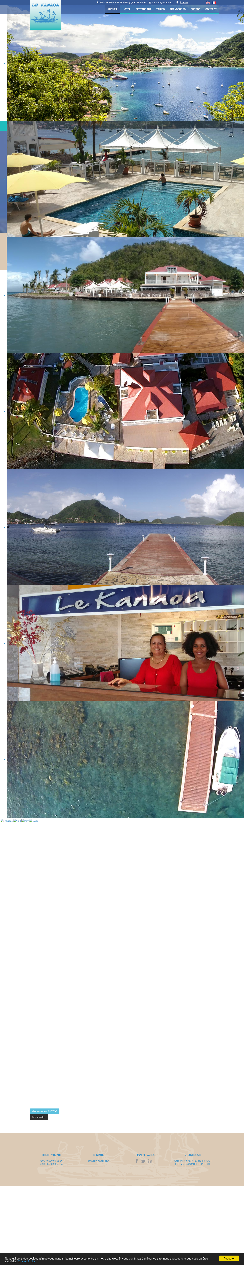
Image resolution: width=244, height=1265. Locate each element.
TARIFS (160, 9)
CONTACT (211, 9)
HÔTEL (127, 9)
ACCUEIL (112, 9)
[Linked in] (152, 1162)
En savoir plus (27, 1261)
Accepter (229, 1258)
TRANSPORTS (178, 9)
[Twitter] (144, 1162)
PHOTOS (195, 9)
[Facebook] (137, 1162)
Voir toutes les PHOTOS (44, 1111)
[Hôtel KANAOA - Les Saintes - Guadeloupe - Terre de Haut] (50, 21)
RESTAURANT (143, 9)
